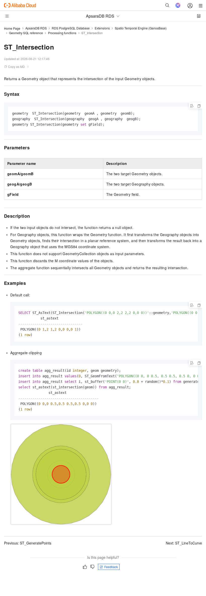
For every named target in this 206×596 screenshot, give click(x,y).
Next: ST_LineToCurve (184, 542)
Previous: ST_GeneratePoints (27, 542)
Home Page (12, 28)
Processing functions (62, 33)
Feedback (111, 567)
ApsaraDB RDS (36, 28)
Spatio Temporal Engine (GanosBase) (141, 28)
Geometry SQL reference (26, 33)
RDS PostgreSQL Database (71, 28)
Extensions (102, 28)
